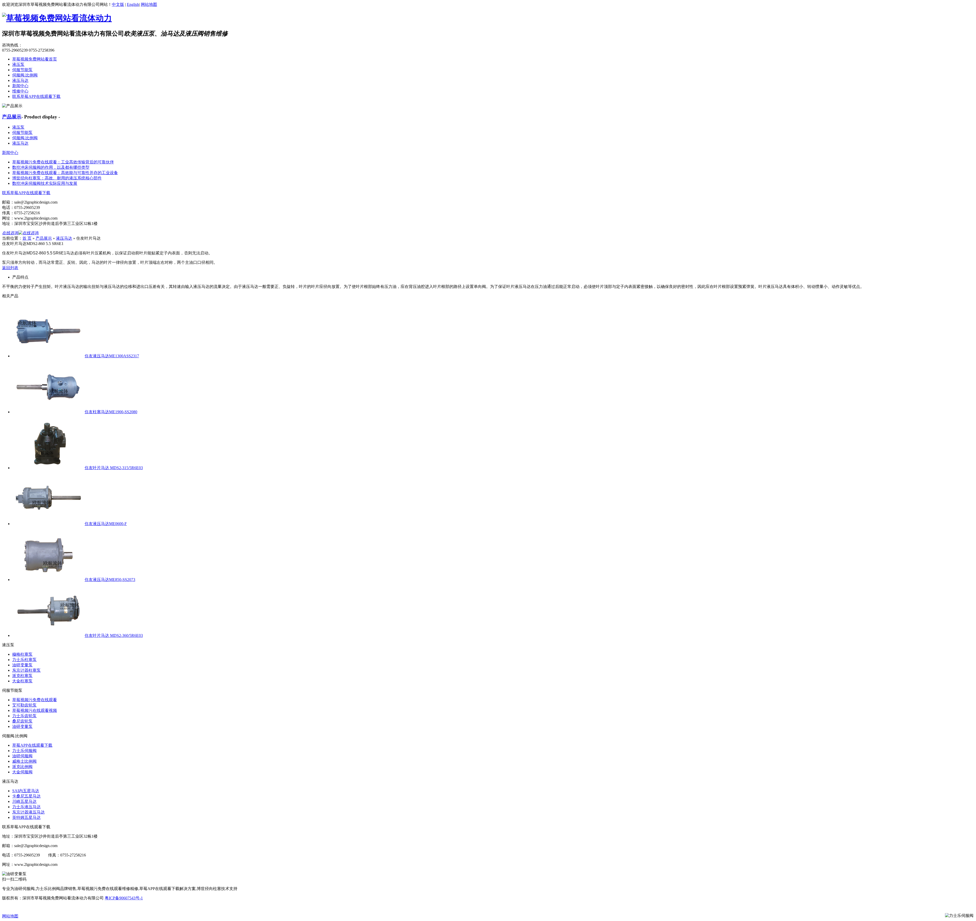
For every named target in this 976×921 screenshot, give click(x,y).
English (133, 4)
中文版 (118, 4)
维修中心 (20, 91)
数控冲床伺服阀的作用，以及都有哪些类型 (50, 167)
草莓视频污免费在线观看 (34, 700)
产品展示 (11, 116)
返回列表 (10, 268)
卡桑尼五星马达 (26, 796)
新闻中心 (20, 86)
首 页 (27, 238)
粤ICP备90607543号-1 (124, 898)
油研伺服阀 (22, 756)
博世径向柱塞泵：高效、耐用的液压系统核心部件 (57, 178)
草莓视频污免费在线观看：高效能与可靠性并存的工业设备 (65, 173)
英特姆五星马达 (26, 817)
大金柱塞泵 (22, 681)
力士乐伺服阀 (24, 750)
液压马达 (20, 80)
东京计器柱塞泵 (26, 670)
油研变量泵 (22, 665)
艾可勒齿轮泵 (24, 705)
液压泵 (18, 64)
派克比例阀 (22, 766)
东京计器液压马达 (28, 812)
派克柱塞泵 (22, 675)
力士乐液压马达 (26, 807)
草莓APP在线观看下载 (32, 745)
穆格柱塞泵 (22, 654)
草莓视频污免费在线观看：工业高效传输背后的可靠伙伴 (63, 162)
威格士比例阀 (24, 761)
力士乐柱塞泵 (24, 659)
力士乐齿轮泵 (24, 716)
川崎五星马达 (24, 801)
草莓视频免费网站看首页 (34, 59)
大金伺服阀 (22, 772)
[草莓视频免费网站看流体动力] (57, 18)
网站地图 (149, 4)
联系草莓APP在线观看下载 (36, 96)
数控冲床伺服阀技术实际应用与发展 (44, 183)
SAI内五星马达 (25, 791)
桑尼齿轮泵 (22, 721)
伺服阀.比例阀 (25, 75)
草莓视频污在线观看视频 (34, 710)
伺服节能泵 (22, 70)
